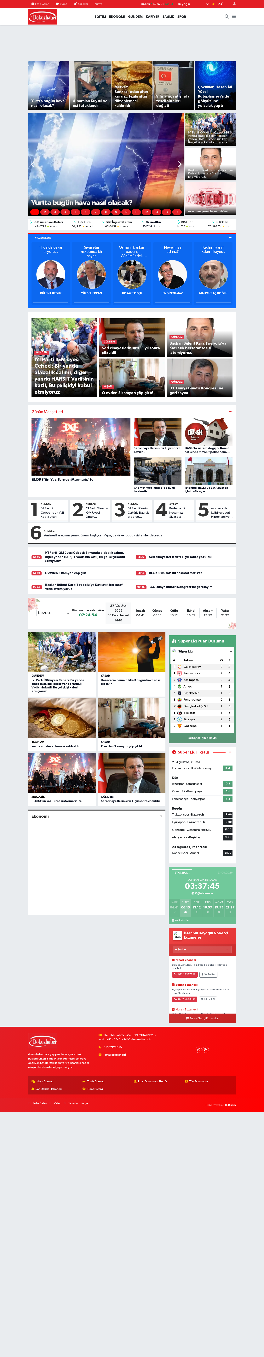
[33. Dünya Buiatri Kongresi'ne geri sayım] (199, 377)
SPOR (181, 16)
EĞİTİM (100, 16)
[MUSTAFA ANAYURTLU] (213, 274)
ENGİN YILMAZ (132, 293)
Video (63, 4)
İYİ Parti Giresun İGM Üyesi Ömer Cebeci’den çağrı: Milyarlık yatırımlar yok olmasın (96, 513)
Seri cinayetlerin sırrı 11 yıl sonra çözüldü (180, 557)
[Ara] (227, 16)
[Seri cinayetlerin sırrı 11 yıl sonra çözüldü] (132, 337)
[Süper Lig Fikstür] (230, 752)
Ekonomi (38, 741)
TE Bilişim (230, 1105)
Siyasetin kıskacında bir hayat (51, 252)
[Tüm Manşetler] (230, 412)
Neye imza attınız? (132, 250)
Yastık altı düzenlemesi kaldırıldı (55, 746)
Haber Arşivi (95, 1089)
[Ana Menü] (234, 16)
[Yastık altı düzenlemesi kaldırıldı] (62, 718)
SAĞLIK (168, 16)
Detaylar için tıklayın (202, 738)
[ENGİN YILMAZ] (132, 274)
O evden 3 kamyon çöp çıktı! (67, 573)
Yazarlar (83, 4)
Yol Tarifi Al (209, 974)
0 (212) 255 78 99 (186, 974)
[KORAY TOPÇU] (91, 274)
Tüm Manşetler (198, 1081)
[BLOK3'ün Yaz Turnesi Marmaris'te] (62, 773)
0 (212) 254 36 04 (186, 999)
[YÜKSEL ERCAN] (50, 274)
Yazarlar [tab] (43, 238)
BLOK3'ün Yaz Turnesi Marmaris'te (176, 573)
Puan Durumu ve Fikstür (152, 1081)
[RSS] (206, 1050)
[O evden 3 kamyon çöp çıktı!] (132, 377)
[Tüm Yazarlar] (230, 238)
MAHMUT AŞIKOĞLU (173, 293)
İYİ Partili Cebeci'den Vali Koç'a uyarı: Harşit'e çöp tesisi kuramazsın (54, 513)
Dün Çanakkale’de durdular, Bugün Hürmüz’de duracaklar (213, 252)
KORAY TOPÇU (91, 293)
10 (126, 212)
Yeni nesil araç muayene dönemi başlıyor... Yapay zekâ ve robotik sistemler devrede (103, 535)
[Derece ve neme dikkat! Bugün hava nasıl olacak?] (131, 652)
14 (166, 212)
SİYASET (174, 504)
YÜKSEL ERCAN (50, 293)
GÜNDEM (135, 16)
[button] (33, 164)
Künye (98, 4)
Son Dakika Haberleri (49, 1089)
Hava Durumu (45, 1081)
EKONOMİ (117, 16)
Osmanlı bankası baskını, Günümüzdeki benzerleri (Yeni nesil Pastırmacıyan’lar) (91, 252)
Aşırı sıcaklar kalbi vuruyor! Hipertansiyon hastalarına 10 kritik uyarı (221, 513)
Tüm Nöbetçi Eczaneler (204, 1018)
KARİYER (152, 16)
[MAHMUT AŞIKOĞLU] (172, 274)
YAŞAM (106, 675)
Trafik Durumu (95, 1081)
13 (156, 212)
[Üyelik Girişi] (233, 4)
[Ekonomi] (160, 816)
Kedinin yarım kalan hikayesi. (172, 250)
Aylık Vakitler (182, 920)
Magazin (38, 796)
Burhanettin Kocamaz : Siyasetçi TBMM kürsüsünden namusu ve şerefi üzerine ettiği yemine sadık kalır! (179, 513)
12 (146, 212)
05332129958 (113, 1047)
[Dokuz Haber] (42, 16)
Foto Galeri (42, 4)
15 (176, 212)
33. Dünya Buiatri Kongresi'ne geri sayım (181, 587)
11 (136, 212)
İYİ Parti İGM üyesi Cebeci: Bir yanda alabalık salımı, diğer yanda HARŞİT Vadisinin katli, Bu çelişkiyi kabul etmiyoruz (85, 557)
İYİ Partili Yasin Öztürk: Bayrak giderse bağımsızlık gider (138, 513)
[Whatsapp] (199, 1050)
